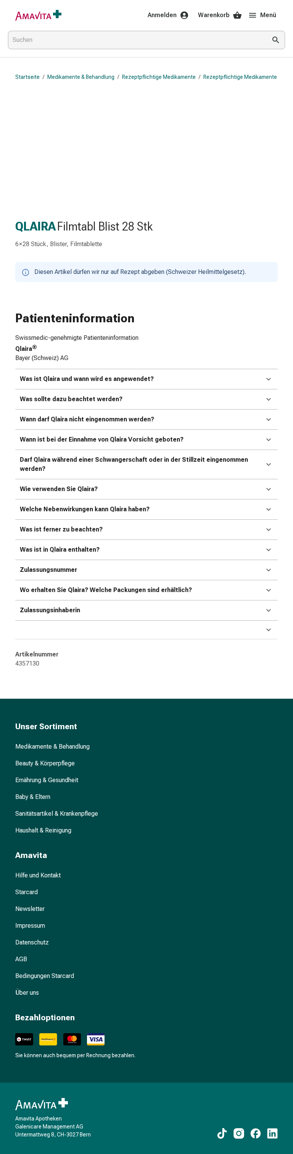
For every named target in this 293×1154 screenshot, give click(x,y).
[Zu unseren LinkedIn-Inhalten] (272, 1133)
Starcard (26, 892)
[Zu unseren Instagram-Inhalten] (238, 1133)
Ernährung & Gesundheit (46, 780)
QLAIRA (35, 226)
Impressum (30, 925)
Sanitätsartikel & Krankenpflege (56, 813)
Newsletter (30, 908)
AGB (21, 959)
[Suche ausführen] (276, 40)
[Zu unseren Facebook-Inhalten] (255, 1133)
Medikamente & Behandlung (80, 77)
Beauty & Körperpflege (45, 763)
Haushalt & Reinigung (43, 830)
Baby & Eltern (32, 796)
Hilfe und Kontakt (38, 875)
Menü (268, 15)
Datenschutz (32, 942)
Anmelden (162, 15)
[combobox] (136, 40)
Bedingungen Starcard (44, 976)
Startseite (27, 77)
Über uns (27, 992)
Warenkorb (214, 15)
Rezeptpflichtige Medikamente (159, 77)
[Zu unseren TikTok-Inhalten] (222, 1133)
